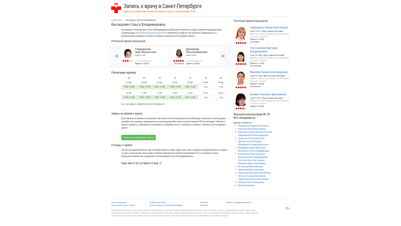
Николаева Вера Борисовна (251, 169)
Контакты (204, 205)
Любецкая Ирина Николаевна (252, 163)
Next (223, 56)
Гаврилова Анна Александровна (253, 135)
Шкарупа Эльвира (246, 185)
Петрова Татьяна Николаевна (252, 176)
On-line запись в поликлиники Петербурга (166, 205)
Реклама (203, 202)
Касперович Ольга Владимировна (253, 151)
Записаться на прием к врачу (138, 137)
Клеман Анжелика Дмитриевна (268, 94)
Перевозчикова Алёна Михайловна (254, 173)
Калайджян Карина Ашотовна (252, 147)
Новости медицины (119, 202)
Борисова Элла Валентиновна (252, 129)
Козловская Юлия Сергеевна (251, 154)
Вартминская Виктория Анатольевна (255, 132)
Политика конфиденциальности (238, 202)
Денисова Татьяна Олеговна (251, 138)
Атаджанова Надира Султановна (253, 125)
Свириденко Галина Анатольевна (269, 27)
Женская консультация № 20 (151, 33)
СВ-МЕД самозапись (157, 202)
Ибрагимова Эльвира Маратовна (253, 144)
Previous (116, 56)
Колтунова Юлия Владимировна (253, 157)
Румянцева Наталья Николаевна (253, 179)
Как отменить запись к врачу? (123, 205)
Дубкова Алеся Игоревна (250, 141)
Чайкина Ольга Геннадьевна (251, 182)
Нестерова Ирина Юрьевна (250, 166)
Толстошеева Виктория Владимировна (263, 49)
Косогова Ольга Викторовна (251, 160)
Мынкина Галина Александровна (269, 72)
